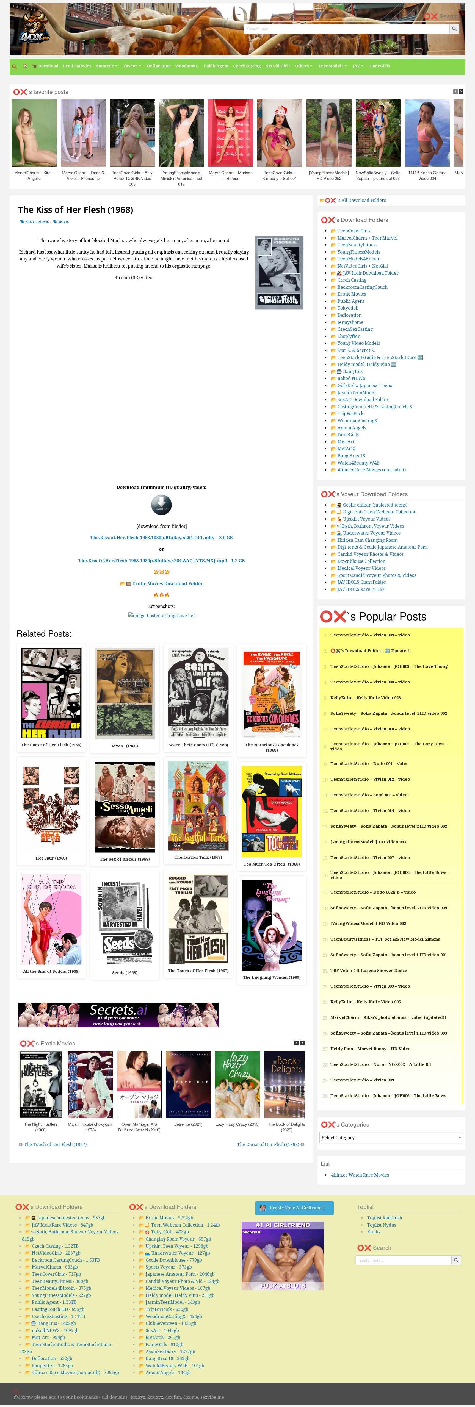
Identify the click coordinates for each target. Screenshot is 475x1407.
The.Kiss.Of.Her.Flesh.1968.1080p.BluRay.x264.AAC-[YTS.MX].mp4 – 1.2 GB (161, 560)
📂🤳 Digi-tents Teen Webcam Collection (373, 512)
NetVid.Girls (278, 66)
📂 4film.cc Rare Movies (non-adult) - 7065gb (72, 1372)
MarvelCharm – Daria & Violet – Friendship (83, 175)
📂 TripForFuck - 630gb (163, 1309)
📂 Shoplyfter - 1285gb (49, 1365)
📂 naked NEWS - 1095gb (52, 1330)
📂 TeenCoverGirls (350, 230)
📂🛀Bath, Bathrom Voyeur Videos (367, 526)
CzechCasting (247, 66)
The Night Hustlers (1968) (40, 1127)
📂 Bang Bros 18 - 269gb (164, 1358)
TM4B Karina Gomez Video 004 (427, 175)
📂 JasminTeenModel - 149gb (169, 1302)
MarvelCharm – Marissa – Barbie (230, 175)
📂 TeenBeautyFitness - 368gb (56, 1281)
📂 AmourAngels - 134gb (165, 1372)
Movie (63, 222)
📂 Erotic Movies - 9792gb (166, 1217)
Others (302, 66)
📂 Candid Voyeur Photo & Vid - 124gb (179, 1281)
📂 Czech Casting (348, 280)
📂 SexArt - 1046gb (159, 1330)
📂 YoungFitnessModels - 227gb (58, 1295)
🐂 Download (45, 66)
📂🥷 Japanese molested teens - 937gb (65, 1217)
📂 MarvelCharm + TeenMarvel (364, 238)
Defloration (159, 66)
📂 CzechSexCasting (352, 329)
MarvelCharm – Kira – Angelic (34, 175)
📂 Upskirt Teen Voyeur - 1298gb (173, 1246)
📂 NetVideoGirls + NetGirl (359, 266)
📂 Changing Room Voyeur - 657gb (175, 1239)
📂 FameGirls (345, 434)
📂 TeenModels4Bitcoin (355, 259)
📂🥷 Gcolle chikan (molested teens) (369, 505)
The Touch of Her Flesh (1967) (55, 1144)
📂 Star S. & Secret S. (353, 350)
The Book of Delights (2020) (286, 1127)
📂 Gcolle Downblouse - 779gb (170, 1260)
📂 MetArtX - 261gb (159, 1337)
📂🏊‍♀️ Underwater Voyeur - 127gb (174, 1253)
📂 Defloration (346, 315)
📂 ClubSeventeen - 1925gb (167, 1323)
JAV (356, 66)
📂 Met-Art (342, 441)
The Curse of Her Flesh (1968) (268, 1144)
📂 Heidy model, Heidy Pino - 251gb (176, 1295)
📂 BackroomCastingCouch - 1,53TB (62, 1260)
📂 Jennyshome (347, 322)
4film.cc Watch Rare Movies (360, 1175)
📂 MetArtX (343, 448)
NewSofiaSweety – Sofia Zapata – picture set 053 (378, 175)
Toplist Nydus (381, 1225)
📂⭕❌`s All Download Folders (352, 200)
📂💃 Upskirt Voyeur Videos (360, 519)
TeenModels (330, 66)
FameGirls (379, 66)
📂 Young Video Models (355, 343)
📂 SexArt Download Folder (360, 399)
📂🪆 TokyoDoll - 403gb (164, 1231)
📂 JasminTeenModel (353, 392)
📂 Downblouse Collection (358, 561)
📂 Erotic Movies (348, 294)
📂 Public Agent (347, 301)
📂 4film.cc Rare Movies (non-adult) (368, 469)
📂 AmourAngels (348, 427)
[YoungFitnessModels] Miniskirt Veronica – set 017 (181, 178)
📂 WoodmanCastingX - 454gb (170, 1316)
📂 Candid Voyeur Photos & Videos (367, 554)
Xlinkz (374, 1231)
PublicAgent (216, 66)
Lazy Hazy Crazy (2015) (237, 1124)
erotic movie (37, 222)
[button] (15, 67)
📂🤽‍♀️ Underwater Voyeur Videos (366, 533)
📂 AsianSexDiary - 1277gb (167, 1351)
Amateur (105, 66)
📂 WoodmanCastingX (354, 420)
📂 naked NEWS (348, 378)
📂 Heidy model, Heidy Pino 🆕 (363, 364)
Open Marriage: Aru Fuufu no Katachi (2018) (139, 1127)
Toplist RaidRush (384, 1217)
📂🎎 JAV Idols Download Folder (365, 273)
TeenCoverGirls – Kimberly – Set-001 (280, 175)
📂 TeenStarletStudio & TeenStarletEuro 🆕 (377, 357)
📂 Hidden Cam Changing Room (364, 540)
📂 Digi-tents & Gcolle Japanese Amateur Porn (379, 547)
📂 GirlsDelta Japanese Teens (361, 385)
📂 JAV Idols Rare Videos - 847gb (59, 1225)
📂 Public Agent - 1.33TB (51, 1302)
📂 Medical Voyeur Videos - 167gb (174, 1288)
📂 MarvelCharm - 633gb (51, 1267)
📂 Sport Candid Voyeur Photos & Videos (373, 575)
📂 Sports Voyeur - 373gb (165, 1267)
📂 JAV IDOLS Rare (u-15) (357, 589)
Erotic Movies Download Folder (167, 583)
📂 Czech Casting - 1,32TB (52, 1246)
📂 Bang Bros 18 (348, 455)
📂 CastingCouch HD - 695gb (54, 1309)
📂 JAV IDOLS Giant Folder (358, 582)
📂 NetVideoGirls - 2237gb (53, 1253)
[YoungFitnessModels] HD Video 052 (329, 175)
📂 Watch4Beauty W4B (355, 463)
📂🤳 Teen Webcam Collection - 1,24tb (179, 1225)
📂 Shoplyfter (345, 336)
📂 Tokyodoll (344, 308)
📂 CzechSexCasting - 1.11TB (55, 1316)
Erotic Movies (77, 66)
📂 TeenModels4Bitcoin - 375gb (58, 1288)
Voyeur (130, 66)
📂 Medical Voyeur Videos (358, 568)
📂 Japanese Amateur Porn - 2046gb (177, 1274)
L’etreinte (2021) (188, 1124)
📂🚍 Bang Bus (347, 371)
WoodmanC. (187, 66)
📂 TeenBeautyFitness (354, 245)
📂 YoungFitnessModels (355, 252)
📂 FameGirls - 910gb (161, 1344)
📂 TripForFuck (347, 413)
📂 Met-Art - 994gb (45, 1337)
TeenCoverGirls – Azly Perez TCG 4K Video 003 (132, 178)
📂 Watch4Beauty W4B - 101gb (171, 1365)
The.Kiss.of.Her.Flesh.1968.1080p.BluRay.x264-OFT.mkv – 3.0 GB (161, 537)
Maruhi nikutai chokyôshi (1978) (90, 1127)
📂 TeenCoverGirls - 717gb (53, 1274)
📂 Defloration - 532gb (48, 1358)
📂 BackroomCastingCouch (359, 287)
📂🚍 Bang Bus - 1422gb (50, 1323)
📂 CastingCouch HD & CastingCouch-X (371, 406)
